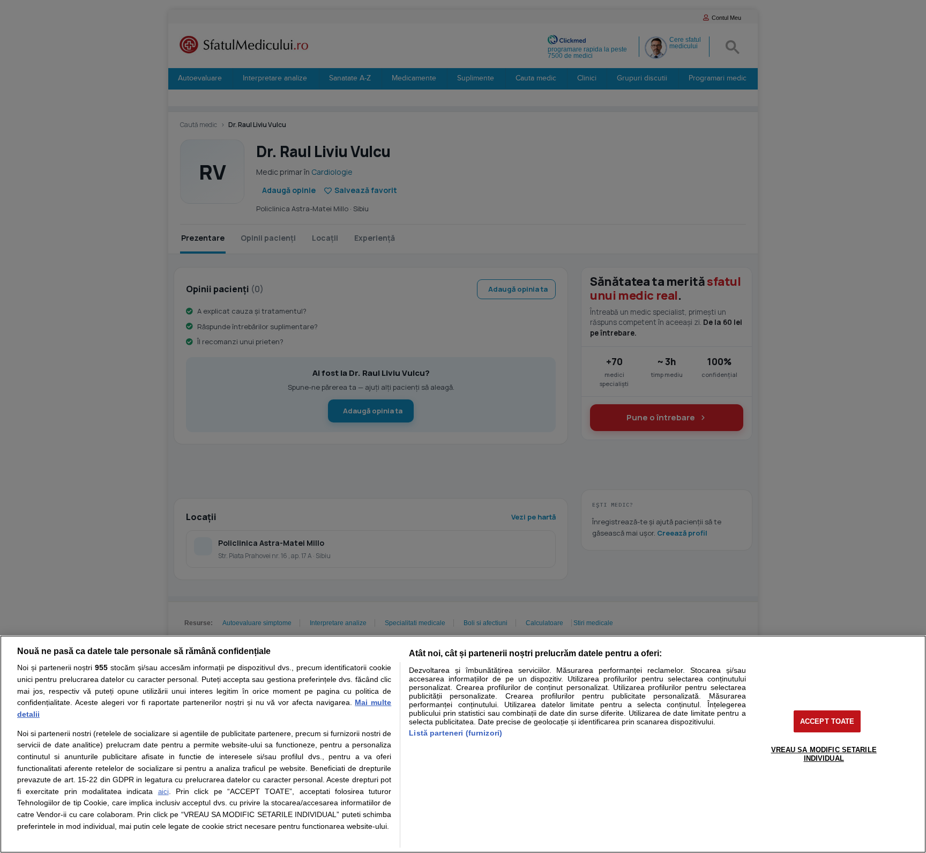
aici (163, 792)
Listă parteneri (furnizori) (455, 733)
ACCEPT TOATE (827, 721)
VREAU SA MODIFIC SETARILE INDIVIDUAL (824, 754)
